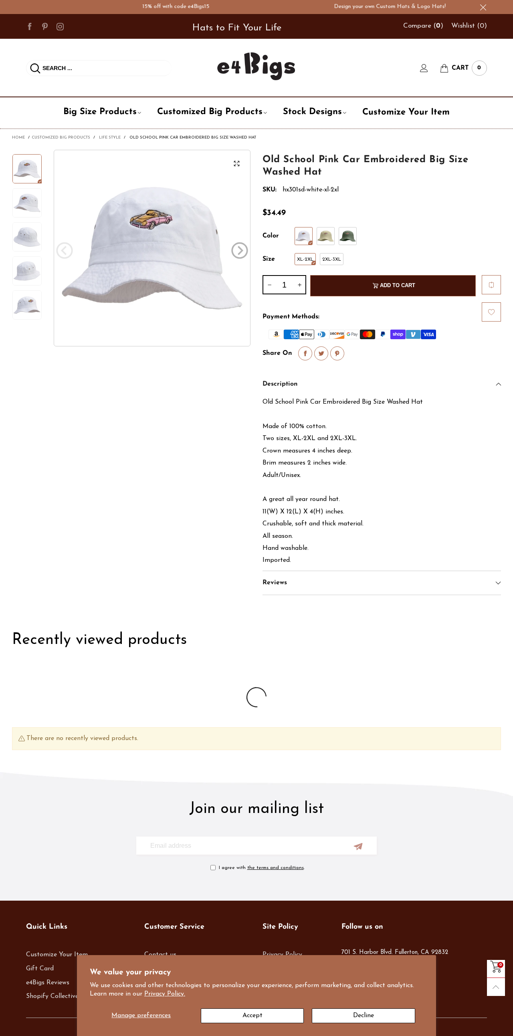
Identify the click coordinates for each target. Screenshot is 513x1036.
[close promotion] (483, 7)
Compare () (423, 25)
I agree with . (262, 867)
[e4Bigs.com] (256, 66)
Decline (363, 1015)
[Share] (305, 353)
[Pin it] (337, 353)
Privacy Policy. (164, 994)
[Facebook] (29, 26)
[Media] (236, 164)
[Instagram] (60, 26)
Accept (252, 1015)
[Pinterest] (45, 26)
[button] (64, 250)
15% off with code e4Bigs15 (160, 7)
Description (280, 384)
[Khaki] (326, 236)
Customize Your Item (406, 112)
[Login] (430, 68)
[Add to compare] (491, 284)
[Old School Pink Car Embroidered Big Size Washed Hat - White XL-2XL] (152, 248)
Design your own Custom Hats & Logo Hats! (374, 7)
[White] (304, 236)
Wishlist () (469, 25)
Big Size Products (100, 112)
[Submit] (35, 68)
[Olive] (348, 236)
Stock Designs (312, 112)
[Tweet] (321, 353)
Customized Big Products (210, 112)
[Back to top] (496, 987)
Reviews (275, 582)
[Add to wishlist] (491, 312)
